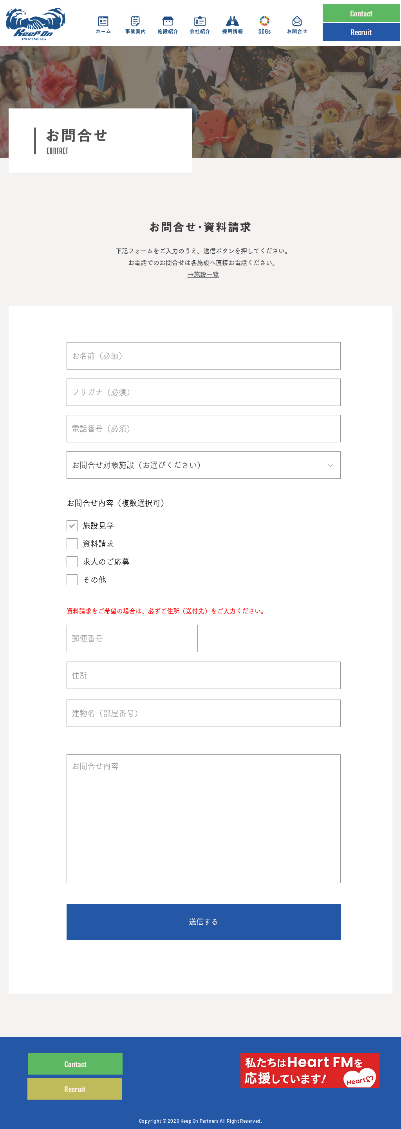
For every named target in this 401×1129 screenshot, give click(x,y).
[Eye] (309, 1070)
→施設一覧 (203, 274)
